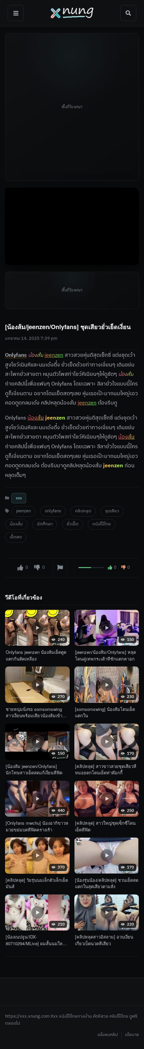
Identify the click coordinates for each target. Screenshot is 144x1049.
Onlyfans (16, 355)
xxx (19, 498)
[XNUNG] (72, 13)
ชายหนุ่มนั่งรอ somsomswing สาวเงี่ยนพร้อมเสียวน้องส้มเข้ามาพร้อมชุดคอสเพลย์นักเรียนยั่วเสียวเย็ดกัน (37, 712)
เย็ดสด (16, 537)
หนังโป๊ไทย (101, 524)
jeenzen (23, 511)
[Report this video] (60, 567)
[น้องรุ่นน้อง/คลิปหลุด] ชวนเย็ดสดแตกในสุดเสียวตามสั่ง (106, 883)
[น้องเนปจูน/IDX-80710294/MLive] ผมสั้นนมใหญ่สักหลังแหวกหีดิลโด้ (36, 940)
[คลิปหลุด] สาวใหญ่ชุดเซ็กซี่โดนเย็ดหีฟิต (105, 826)
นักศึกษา (45, 524)
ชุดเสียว (112, 511)
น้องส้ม (16, 524)
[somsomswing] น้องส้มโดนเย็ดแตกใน (105, 712)
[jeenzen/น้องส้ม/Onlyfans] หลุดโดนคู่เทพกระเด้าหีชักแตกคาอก (105, 655)
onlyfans (53, 511)
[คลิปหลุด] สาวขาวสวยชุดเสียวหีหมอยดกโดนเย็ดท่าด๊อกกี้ (105, 769)
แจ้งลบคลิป (107, 1034)
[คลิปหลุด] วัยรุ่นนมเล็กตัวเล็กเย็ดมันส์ (37, 883)
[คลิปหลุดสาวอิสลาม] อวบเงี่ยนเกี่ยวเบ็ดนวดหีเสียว (104, 940)
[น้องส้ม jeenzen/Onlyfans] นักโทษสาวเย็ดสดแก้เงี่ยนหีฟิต (34, 769)
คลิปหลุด (83, 511)
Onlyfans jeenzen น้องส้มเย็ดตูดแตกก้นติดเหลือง (36, 655)
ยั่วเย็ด (72, 524)
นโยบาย (132, 1034)
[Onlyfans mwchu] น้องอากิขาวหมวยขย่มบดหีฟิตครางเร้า (37, 826)
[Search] (128, 13)
